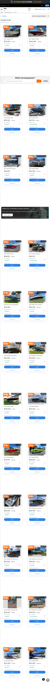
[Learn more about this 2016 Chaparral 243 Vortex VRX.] (37, 551)
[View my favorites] (48, 9)
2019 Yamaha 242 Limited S (35, 304)
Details (12, 50)
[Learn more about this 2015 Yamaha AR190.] (12, 653)
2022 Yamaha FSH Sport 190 (10, 609)
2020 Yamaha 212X (8, 117)
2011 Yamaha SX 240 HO (9, 168)
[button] (43, 679)
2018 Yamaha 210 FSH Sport (35, 355)
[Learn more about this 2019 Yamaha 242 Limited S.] (37, 297)
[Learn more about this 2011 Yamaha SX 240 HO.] (12, 161)
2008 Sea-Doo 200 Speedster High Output (11, 304)
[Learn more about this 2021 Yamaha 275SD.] (37, 31)
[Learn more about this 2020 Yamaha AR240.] (12, 501)
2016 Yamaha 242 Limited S (10, 355)
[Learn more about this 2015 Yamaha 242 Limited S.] (37, 602)
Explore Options (7, 215)
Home (2, 12)
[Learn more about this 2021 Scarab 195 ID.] (37, 110)
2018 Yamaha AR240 (34, 168)
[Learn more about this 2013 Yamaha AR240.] (37, 399)
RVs (8, 5)
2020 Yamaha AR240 (9, 508)
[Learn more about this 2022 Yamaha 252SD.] (12, 399)
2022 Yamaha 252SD (9, 406)
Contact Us (12, 53)
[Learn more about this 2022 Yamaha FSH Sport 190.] (12, 602)
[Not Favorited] (19, 45)
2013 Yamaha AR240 (34, 406)
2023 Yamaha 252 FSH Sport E (11, 559)
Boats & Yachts (3, 5)
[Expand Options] (19, 37)
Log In (42, 5)
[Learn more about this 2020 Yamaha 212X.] (12, 110)
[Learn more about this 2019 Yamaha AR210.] (37, 653)
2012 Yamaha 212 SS (9, 253)
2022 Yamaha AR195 (34, 457)
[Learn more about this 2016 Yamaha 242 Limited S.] (12, 348)
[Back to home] (5, 9)
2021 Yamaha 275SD (34, 39)
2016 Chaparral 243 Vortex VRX (36, 559)
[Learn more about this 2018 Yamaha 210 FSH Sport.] (37, 348)
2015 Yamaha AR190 (9, 660)
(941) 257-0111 (41, 9)
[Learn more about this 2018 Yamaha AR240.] (37, 161)
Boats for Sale (8, 12)
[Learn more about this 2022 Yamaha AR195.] (37, 450)
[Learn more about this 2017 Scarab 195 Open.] (37, 246)
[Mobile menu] (1, 9)
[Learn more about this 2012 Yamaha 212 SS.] (12, 246)
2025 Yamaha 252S (8, 39)
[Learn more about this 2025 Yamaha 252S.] (12, 31)
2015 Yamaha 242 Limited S (35, 609)
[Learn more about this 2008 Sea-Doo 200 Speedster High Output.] (12, 297)
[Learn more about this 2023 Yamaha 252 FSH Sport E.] (12, 551)
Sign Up (47, 5)
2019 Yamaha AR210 (33, 660)
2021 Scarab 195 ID (33, 117)
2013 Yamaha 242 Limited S (35, 508)
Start (39, 81)
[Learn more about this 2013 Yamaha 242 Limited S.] (37, 501)
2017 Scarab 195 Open (34, 253)
